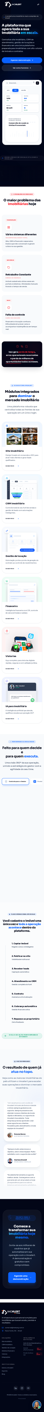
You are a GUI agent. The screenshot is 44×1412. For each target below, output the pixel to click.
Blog (3, 1374)
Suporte (4, 1371)
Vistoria (4, 1354)
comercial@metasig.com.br (14, 1327)
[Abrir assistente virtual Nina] (36, 1404)
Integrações (6, 1357)
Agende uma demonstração (21, 1278)
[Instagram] (22, 1388)
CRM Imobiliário (7, 1344)
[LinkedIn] (15, 1388)
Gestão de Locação (8, 1348)
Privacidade (22, 1398)
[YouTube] (28, 1388)
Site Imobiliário (7, 1341)
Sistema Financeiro (8, 1351)
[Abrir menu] (38, 4)
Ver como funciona (20, 68)
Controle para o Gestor (17, 781)
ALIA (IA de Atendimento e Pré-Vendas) (32, 1344)
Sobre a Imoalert (7, 1368)
